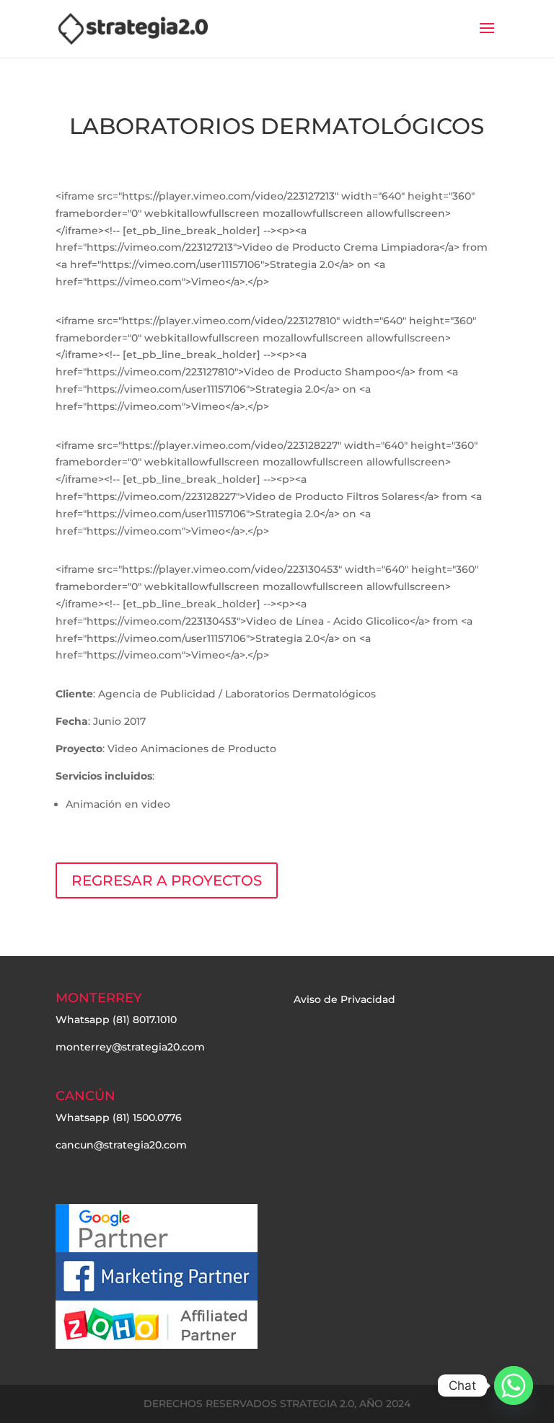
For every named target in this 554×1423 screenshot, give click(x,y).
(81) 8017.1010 (145, 1019)
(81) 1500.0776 (147, 1117)
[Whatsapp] (513, 1385)
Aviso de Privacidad (344, 999)
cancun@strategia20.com (121, 1144)
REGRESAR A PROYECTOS (166, 880)
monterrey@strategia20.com (130, 1046)
